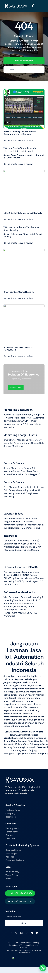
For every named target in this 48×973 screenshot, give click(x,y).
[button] (42, 967)
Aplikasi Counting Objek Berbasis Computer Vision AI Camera (19, 133)
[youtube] (32, 933)
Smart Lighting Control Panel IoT (19, 292)
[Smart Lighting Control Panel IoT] (24, 250)
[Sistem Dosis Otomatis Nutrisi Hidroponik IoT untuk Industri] (24, 148)
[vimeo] (37, 933)
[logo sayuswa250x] (16, 4)
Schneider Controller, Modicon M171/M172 (18, 348)
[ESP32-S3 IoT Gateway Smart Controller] (24, 171)
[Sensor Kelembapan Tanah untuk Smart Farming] (24, 227)
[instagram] (21, 933)
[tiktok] (27, 933)
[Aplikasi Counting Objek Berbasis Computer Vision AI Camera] (24, 90)
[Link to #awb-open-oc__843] (39, 6)
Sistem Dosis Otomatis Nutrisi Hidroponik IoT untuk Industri (23, 156)
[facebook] (11, 933)
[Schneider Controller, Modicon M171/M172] (24, 306)
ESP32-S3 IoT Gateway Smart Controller (23, 213)
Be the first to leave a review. (18, 140)
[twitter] (16, 933)
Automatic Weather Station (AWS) (20, 414)
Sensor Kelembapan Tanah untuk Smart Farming (22, 235)
